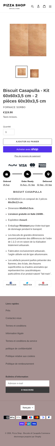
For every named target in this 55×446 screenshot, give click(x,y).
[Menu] (50, 6)
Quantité (7, 127)
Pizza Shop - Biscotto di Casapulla (26, 433)
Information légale (15, 333)
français (27, 407)
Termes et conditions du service (21, 341)
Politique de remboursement (20, 364)
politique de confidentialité (19, 348)
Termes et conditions (16, 326)
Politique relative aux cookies (20, 356)
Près (8, 310)
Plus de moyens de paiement (27, 156)
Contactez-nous (13, 318)
